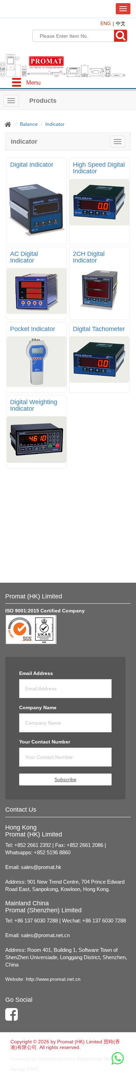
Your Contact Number (44, 741)
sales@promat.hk (41, 867)
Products (42, 100)
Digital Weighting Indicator (33, 405)
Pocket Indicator (32, 328)
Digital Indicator (31, 164)
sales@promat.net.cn (45, 935)
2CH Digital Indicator (89, 257)
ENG (105, 23)
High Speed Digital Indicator (99, 168)
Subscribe (65, 779)
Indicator (55, 124)
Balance (29, 124)
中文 (121, 23)
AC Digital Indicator (24, 257)
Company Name (37, 707)
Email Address (36, 673)
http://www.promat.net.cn (53, 979)
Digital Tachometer (99, 328)
